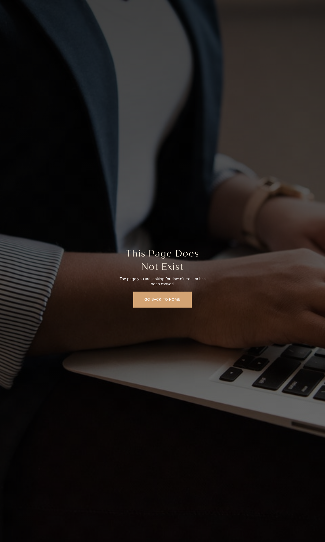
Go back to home (162, 299)
